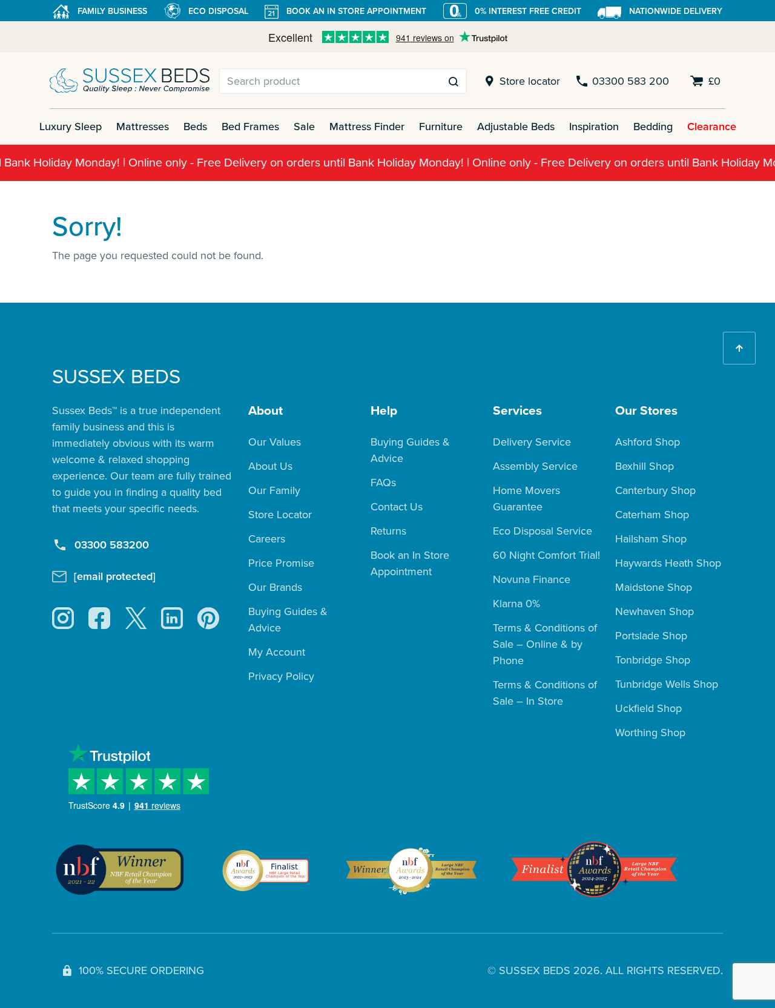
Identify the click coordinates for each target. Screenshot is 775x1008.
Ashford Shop (647, 442)
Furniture (441, 126)
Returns (388, 531)
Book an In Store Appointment (410, 563)
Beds (195, 126)
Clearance (711, 126)
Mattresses (142, 126)
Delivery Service (532, 442)
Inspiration (594, 126)
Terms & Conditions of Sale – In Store (545, 693)
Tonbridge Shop (652, 660)
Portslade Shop (651, 636)
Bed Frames (250, 126)
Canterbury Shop (655, 490)
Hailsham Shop (651, 539)
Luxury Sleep (70, 126)
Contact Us (397, 507)
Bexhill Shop (644, 466)
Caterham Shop (652, 514)
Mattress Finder (366, 126)
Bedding (653, 126)
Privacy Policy (281, 676)
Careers (266, 539)
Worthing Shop (650, 732)
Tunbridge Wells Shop (666, 684)
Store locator (529, 81)
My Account (276, 652)
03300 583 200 (630, 81)
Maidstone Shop (653, 587)
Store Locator (280, 514)
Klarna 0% (516, 603)
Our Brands (275, 587)
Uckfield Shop (648, 708)
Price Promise (281, 563)
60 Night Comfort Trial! (546, 555)
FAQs (383, 482)
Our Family (274, 490)
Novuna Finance (531, 579)
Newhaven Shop (654, 611)
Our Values (274, 442)
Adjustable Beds (516, 126)
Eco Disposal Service (542, 531)
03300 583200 (111, 545)
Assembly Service (535, 466)
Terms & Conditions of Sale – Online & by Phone (545, 644)
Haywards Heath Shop (668, 563)
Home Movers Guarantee (526, 499)
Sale (304, 126)
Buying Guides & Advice (288, 620)
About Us (270, 466)
